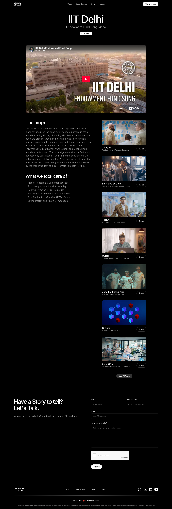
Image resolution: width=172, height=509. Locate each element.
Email (93, 411)
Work (69, 4)
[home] (29, 4)
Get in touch (150, 4)
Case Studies (81, 4)
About (102, 4)
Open (141, 149)
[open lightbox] (124, 132)
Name (93, 399)
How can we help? (99, 423)
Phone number (132, 399)
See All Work (124, 376)
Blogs (93, 4)
